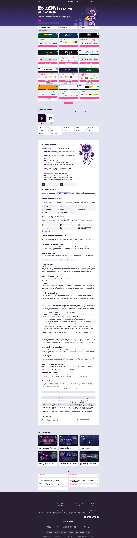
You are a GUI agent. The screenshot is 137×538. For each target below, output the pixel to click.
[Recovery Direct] (57, 527)
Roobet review (68, 82)
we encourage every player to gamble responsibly (79, 351)
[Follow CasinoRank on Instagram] (88, 517)
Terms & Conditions (46, 536)
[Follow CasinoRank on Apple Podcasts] (98, 517)
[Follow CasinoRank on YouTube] (93, 517)
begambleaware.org (61, 400)
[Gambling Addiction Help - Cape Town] (78, 527)
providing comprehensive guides (63, 192)
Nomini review (89, 65)
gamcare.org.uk (61, 404)
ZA (39, 516)
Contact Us (94, 500)
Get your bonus (48, 45)
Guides (92, 1)
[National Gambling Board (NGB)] (49, 527)
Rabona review (89, 47)
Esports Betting (71, 1)
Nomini (44, 501)
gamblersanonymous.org (62, 393)
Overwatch (61, 498)
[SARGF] (85, 527)
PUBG (61, 501)
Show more (68, 102)
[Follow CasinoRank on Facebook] (85, 517)
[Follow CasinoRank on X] (90, 517)
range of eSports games (68, 160)
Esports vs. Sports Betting (77, 501)
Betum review (47, 82)
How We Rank (94, 503)
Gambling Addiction (82, 536)
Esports (78, 1)
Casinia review (48, 65)
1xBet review (68, 47)
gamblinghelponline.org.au (62, 407)
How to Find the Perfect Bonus (77, 500)
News (98, 1)
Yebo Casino (44, 505)
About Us (94, 498)
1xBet (44, 500)
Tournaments (85, 1)
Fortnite (60, 500)
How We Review (94, 501)
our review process (50, 148)
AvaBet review (89, 82)
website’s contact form (84, 419)
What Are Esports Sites (77, 498)
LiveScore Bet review (48, 98)
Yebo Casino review (68, 65)
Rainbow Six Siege (60, 503)
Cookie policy (57, 536)
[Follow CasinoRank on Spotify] (95, 517)
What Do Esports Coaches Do (78, 503)
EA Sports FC (60, 505)
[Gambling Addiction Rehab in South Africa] (67, 527)
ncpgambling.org (61, 397)
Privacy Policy (94, 505)
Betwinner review (48, 47)
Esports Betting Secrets (77, 505)
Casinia (44, 503)
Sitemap (92, 536)
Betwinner (44, 498)
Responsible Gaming (69, 536)
